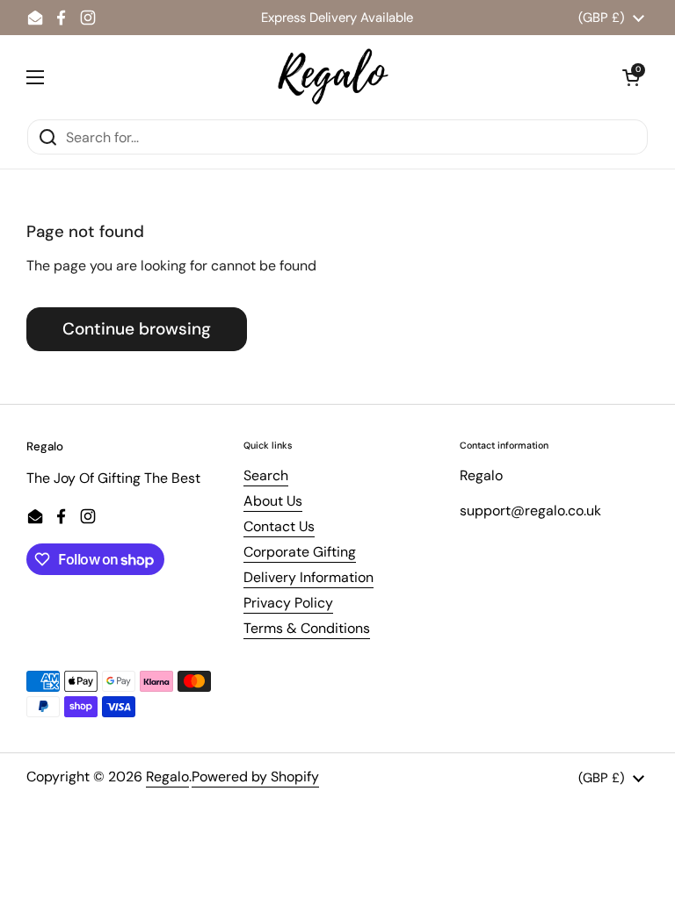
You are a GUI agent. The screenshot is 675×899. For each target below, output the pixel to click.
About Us (272, 501)
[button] (631, 77)
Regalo (167, 776)
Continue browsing (136, 329)
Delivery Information (308, 577)
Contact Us (279, 526)
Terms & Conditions (306, 628)
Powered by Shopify (255, 776)
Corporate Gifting (299, 552)
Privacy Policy (288, 602)
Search (265, 475)
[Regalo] (333, 76)
